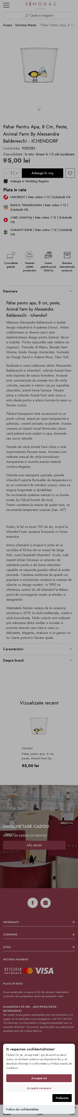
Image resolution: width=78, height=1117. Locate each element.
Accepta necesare (39, 1088)
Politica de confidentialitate (22, 1109)
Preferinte (62, 1098)
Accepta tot (39, 1078)
